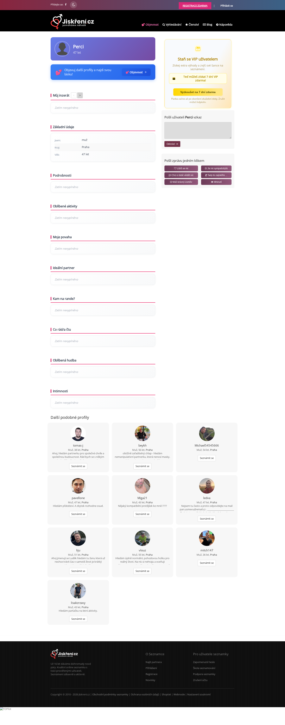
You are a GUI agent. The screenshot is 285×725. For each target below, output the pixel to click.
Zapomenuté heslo (204, 662)
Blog (209, 24)
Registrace (151, 674)
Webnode (179, 694)
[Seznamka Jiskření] (64, 660)
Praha (85, 450)
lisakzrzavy (78, 603)
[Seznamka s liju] (78, 538)
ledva (206, 498)
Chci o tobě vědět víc (182, 175)
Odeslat (171, 144)
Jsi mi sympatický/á (217, 168)
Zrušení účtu (200, 680)
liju (78, 550)
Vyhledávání (173, 24)
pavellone (78, 498)
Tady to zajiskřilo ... (217, 175)
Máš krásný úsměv (182, 182)
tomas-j (78, 445)
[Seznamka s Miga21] (142, 486)
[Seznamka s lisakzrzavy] (78, 591)
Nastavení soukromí (199, 694)
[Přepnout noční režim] (73, 4)
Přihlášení (151, 668)
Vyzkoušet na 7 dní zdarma (198, 92)
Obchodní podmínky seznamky (110, 694)
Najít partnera (154, 662)
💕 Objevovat (150, 24)
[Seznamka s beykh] (142, 434)
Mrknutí (217, 182)
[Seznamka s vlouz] (142, 538)
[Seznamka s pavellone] (78, 486)
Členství (193, 24)
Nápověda (225, 24)
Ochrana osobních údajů (145, 694)
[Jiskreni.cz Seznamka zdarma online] (66, 4)
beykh (142, 445)
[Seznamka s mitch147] (207, 538)
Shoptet (166, 694)
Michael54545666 (207, 445)
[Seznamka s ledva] (207, 486)
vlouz (142, 550)
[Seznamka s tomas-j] (78, 434)
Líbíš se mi (182, 168)
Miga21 (142, 498)
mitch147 (206, 550)
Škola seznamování (204, 668)
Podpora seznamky (204, 674)
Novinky (150, 680)
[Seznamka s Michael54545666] (207, 434)
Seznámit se (78, 466)
